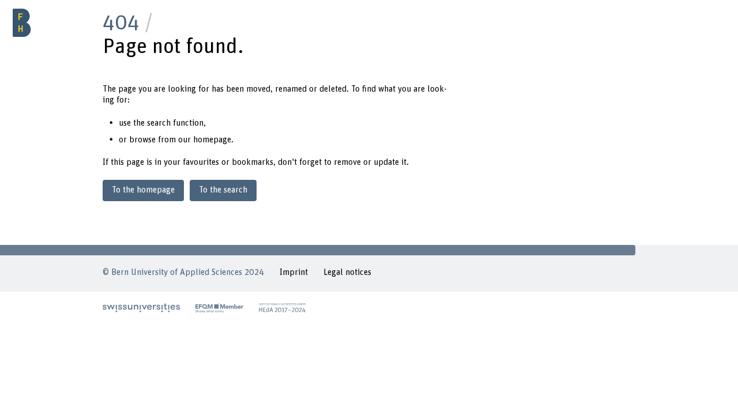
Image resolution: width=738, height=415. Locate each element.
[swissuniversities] (141, 307)
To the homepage (143, 190)
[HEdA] (282, 307)
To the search (223, 190)
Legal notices (347, 272)
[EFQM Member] (219, 307)
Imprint (294, 272)
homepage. (213, 139)
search (159, 123)
